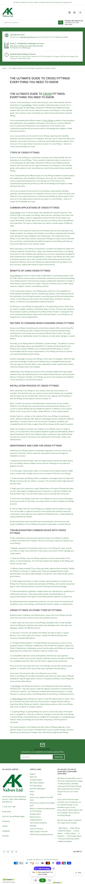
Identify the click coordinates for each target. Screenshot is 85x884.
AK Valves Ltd (38, 859)
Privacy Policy (35, 814)
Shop (32, 794)
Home (4, 68)
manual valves (65, 784)
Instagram (6, 831)
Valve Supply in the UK (38, 831)
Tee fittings (15, 686)
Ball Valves (63, 828)
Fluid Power (71, 786)
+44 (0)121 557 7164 (72, 22)
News (32, 791)
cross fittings (26, 105)
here (28, 48)
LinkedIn (5, 836)
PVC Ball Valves (36, 786)
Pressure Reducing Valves (69, 839)
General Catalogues (37, 788)
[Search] (60, 22)
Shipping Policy (36, 820)
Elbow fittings (17, 699)
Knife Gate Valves (74, 836)
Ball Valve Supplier (37, 783)
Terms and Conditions (38, 823)
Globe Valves (71, 833)
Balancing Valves (65, 841)
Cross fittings (15, 213)
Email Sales (68, 24)
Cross (47, 93)
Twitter (5, 826)
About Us (33, 777)
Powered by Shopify (51, 859)
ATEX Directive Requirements (41, 834)
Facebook (6, 821)
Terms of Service (36, 829)
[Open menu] (80, 12)
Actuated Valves (36, 780)
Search (32, 774)
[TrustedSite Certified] (8, 880)
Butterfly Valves (65, 831)
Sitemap (33, 826)
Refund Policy (35, 817)
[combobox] (33, 22)
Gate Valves (75, 828)
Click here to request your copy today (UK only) (26, 46)
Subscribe (58, 757)
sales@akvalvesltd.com (28, 37)
